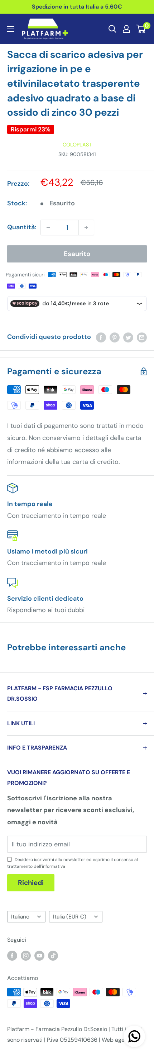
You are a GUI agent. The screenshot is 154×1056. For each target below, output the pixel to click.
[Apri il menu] (10, 29)
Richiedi (31, 882)
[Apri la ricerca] (112, 29)
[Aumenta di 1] (86, 227)
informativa (53, 866)
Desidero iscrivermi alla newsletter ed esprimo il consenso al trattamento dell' (72, 863)
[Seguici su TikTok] (53, 955)
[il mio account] (126, 29)
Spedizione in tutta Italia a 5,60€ (77, 6)
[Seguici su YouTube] (39, 955)
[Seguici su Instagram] (26, 955)
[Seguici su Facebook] (12, 955)
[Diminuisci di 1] (48, 227)
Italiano (20, 916)
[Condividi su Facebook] (101, 337)
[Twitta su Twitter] (128, 337)
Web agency (118, 1040)
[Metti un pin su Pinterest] (115, 337)
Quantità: (21, 227)
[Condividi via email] (142, 337)
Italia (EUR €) (69, 916)
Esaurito (77, 253)
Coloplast (77, 144)
